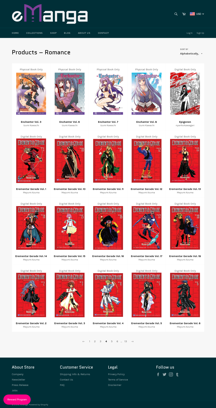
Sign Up (200, 33)
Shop (53, 33)
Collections (34, 33)
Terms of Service (118, 379)
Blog (67, 33)
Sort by (184, 49)
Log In (190, 33)
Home (15, 33)
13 (125, 341)
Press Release (20, 385)
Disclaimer (114, 385)
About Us (84, 33)
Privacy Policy (116, 374)
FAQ (62, 385)
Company (17, 374)
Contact (103, 33)
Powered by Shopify (38, 404)
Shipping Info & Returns (75, 374)
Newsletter (18, 379)
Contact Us (66, 379)
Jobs (15, 390)
